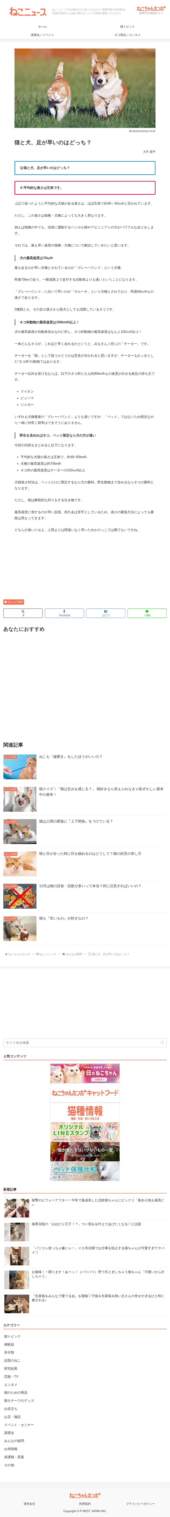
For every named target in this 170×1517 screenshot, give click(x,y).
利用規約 (85, 1503)
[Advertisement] (85, 568)
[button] (162, 1042)
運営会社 (29, 1503)
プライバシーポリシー (140, 1503)
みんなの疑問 (15, 601)
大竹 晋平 (149, 151)
